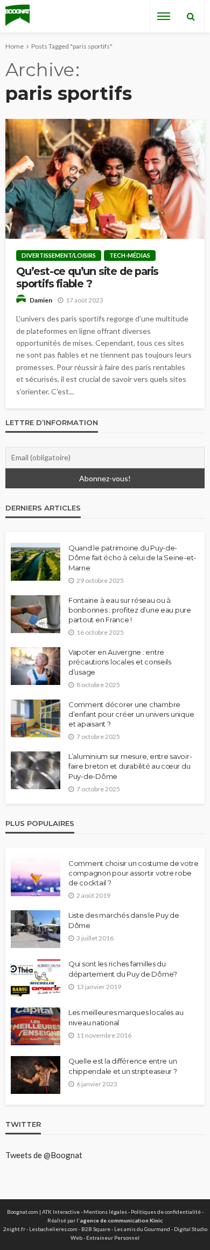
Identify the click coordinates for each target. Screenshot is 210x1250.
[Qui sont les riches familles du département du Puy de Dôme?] (35, 978)
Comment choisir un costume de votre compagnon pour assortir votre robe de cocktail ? (133, 873)
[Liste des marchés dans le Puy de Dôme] (35, 929)
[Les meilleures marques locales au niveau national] (35, 1026)
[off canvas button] (163, 16)
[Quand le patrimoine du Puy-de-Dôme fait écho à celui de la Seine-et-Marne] (35, 562)
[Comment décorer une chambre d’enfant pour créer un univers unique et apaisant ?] (35, 718)
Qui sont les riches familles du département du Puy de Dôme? (122, 968)
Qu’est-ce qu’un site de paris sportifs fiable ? (87, 277)
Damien (41, 300)
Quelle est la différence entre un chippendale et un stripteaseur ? (122, 1066)
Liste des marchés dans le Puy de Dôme (123, 920)
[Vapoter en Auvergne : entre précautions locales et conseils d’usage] (35, 666)
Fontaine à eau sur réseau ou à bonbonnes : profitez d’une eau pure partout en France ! (129, 610)
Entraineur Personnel (112, 1237)
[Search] (190, 16)
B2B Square (95, 1229)
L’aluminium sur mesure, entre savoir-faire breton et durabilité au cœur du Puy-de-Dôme (130, 766)
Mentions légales (105, 1211)
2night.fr (14, 1229)
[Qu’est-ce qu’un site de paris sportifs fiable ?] (105, 179)
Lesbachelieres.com (53, 1229)
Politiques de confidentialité (166, 1211)
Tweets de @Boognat (43, 1155)
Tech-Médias (129, 255)
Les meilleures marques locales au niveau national (125, 1017)
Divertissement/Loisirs (59, 255)
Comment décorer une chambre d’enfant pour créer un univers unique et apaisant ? (131, 714)
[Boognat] (17, 16)
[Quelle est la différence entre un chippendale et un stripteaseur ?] (35, 1075)
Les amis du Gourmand (142, 1229)
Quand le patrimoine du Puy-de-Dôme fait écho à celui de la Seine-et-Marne (132, 557)
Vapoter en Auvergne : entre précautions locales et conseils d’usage (119, 662)
